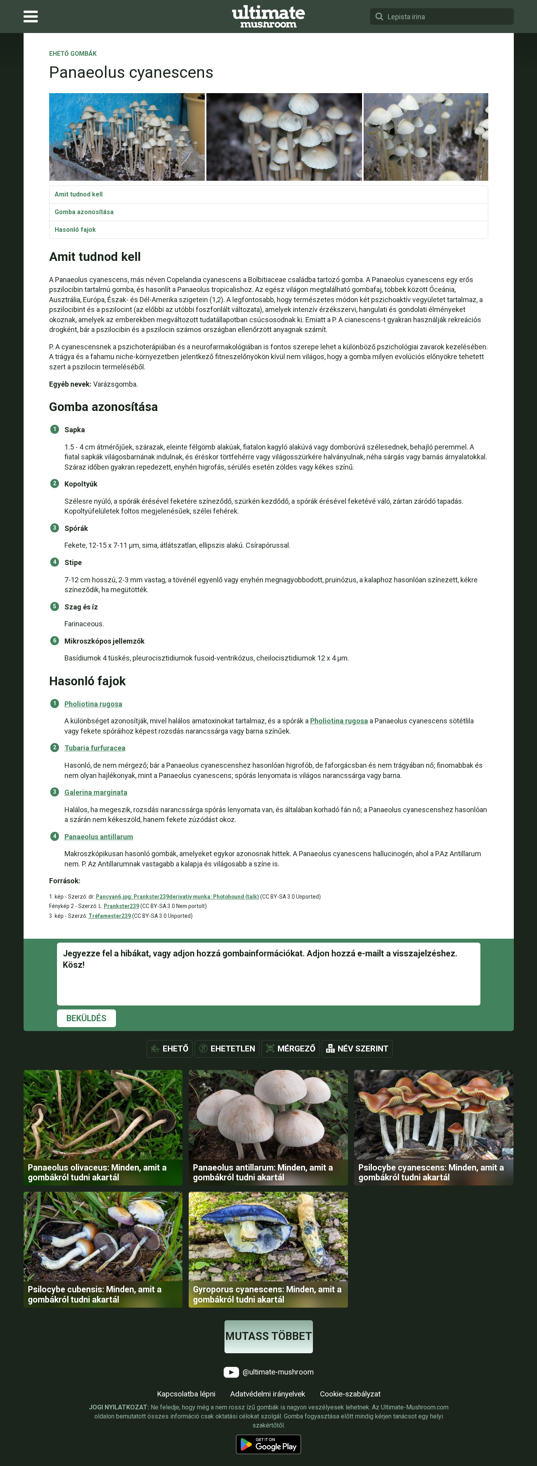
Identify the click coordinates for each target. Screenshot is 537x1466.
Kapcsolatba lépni (186, 1393)
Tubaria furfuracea (94, 748)
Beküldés (86, 1018)
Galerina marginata (95, 792)
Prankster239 (121, 906)
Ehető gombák (73, 54)
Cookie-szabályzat (350, 1393)
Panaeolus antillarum (98, 837)
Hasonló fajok (75, 229)
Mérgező (296, 1048)
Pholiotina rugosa (93, 704)
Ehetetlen (233, 1048)
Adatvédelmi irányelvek (267, 1393)
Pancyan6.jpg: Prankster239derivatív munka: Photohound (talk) (177, 897)
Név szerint (363, 1048)
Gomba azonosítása (84, 212)
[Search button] (379, 16)
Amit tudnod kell (79, 194)
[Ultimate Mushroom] (268, 16)
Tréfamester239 (109, 916)
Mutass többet (268, 1336)
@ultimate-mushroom (277, 1371)
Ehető (175, 1048)
